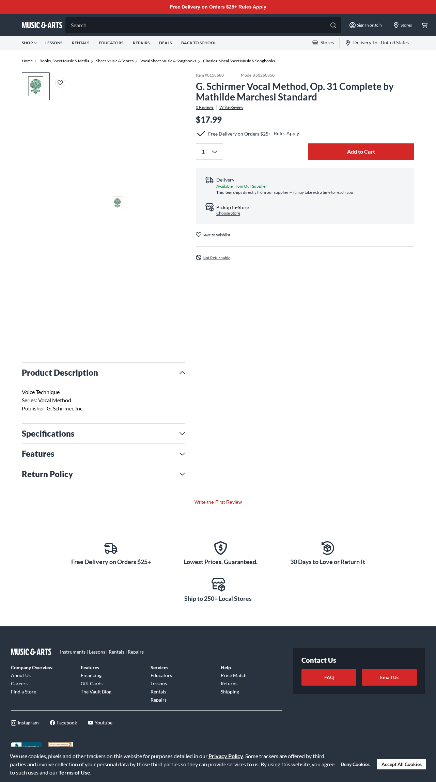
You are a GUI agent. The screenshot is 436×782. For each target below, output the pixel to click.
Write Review (231, 107)
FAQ (329, 677)
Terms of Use (74, 772)
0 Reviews (205, 107)
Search (79, 25)
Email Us (389, 677)
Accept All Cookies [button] (402, 764)
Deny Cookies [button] (355, 764)
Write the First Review (218, 502)
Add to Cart (361, 151)
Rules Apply (252, 7)
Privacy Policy (225, 756)
